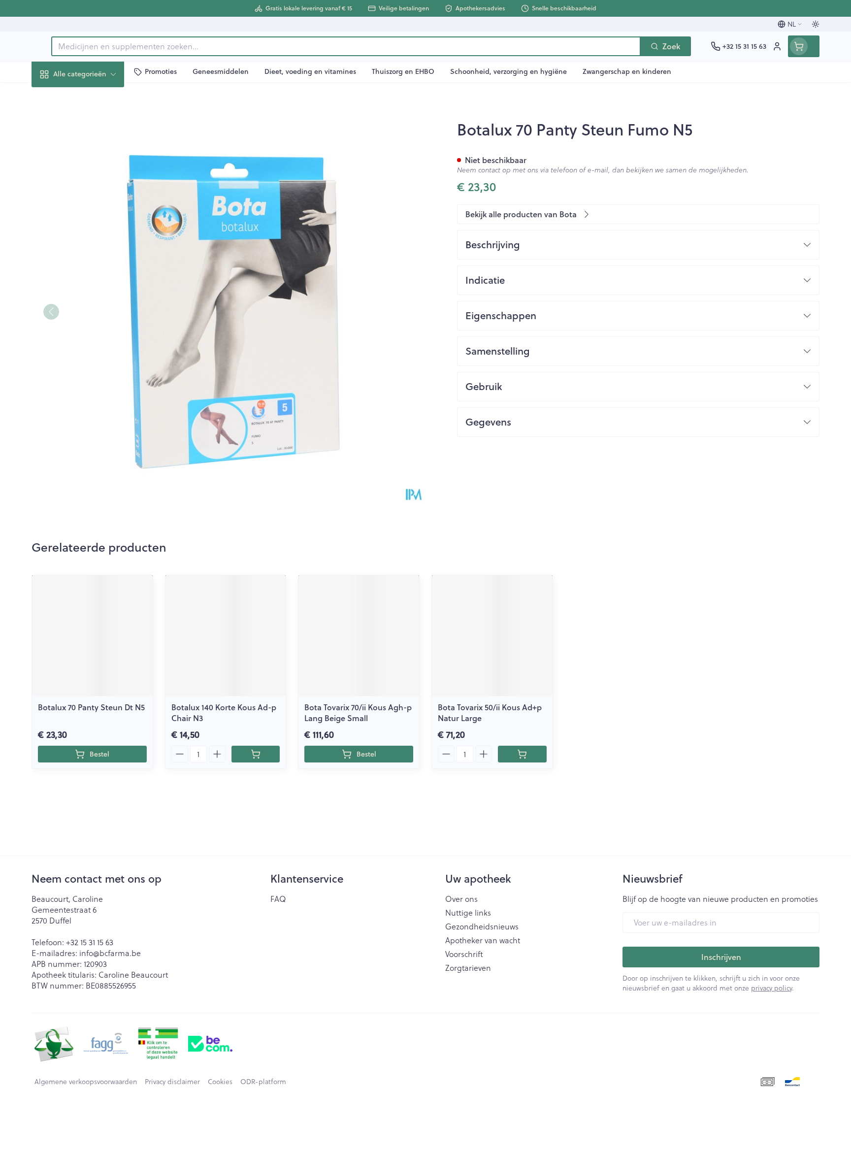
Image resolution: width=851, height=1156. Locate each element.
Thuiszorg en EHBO (94, 283)
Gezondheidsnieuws (482, 926)
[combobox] (346, 46)
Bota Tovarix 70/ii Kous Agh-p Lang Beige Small (358, 712)
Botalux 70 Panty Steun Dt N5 (91, 707)
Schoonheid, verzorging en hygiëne (94, 127)
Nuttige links (468, 912)
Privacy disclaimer (172, 1082)
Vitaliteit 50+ (94, 256)
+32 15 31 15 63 (89, 942)
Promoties (58, 96)
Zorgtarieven (468, 967)
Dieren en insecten (94, 310)
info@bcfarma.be (110, 952)
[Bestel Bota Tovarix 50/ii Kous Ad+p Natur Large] (522, 754)
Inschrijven (721, 956)
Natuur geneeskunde (94, 194)
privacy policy (771, 988)
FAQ (278, 898)
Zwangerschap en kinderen (94, 225)
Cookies (220, 1082)
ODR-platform (263, 1082)
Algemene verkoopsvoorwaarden (85, 1082)
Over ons (461, 898)
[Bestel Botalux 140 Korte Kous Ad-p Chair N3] (255, 754)
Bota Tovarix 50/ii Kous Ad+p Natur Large (490, 712)
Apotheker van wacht (482, 940)
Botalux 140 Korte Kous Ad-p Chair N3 (223, 712)
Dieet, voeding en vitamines (94, 162)
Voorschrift (464, 954)
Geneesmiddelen (94, 337)
